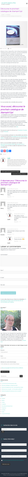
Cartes (3, 402)
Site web (3, 284)
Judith (10, 48)
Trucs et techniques (6, 413)
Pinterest (6, 131)
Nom (2, 270)
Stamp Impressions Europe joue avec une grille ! (11, 391)
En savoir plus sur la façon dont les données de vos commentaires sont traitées (13, 301)
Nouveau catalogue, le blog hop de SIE (9, 385)
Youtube (25, 130)
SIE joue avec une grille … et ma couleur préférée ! (12, 389)
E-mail (2, 277)
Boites (3, 400)
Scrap (3, 411)
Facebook (20, 130)
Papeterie (4, 407)
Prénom (2, 350)
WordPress (22, 474)
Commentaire (4, 254)
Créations (8, 14)
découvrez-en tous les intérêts (8, 144)
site (17, 126)
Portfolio (3, 409)
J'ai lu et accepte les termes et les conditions (12, 367)
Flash (8, 474)
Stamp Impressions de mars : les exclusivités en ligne (12, 387)
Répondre (9, 196)
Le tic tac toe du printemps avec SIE (9, 383)
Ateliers (3, 398)
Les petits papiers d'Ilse (8, 3)
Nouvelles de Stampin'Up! (7, 406)
